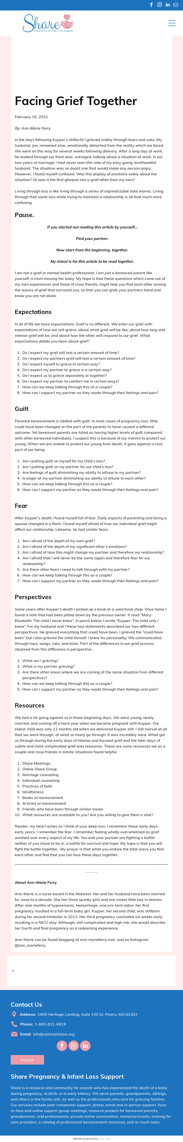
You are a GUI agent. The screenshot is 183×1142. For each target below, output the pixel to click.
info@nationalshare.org (54, 1034)
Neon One (105, 1138)
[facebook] (151, 5)
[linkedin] (167, 5)
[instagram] (159, 5)
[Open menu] (172, 23)
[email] (175, 5)
